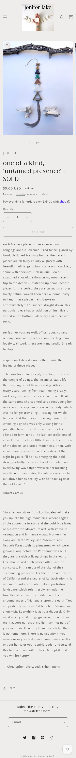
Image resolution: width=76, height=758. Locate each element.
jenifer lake (32, 756)
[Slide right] (47, 143)
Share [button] (11, 688)
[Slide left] (29, 143)
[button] (5, 17)
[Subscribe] (63, 722)
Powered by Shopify (46, 756)
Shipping (20, 194)
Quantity (8, 209)
